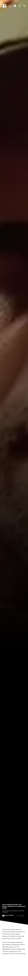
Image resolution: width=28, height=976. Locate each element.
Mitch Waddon (9, 915)
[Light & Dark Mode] (15, 6)
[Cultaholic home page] (8, 6)
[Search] (19, 6)
